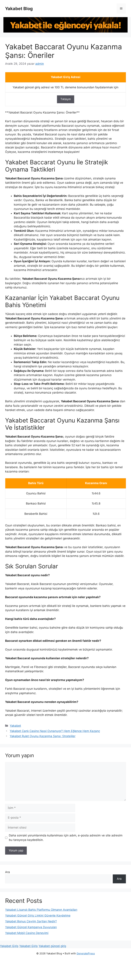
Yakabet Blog (19, 8)
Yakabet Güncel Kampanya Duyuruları (31, 927)
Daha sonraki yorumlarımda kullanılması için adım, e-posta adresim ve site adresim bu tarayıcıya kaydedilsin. (65, 838)
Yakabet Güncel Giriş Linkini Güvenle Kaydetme (37, 915)
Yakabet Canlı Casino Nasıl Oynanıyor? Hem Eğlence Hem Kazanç (55, 731)
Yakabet (15, 725)
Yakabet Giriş (9, 946)
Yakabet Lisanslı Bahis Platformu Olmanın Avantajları (41, 909)
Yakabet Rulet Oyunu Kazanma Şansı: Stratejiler (42, 736)
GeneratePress (86, 953)
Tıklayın (65, 99)
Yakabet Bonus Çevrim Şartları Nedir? (31, 921)
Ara (7, 872)
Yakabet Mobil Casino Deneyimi (26, 933)
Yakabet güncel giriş (52, 946)
